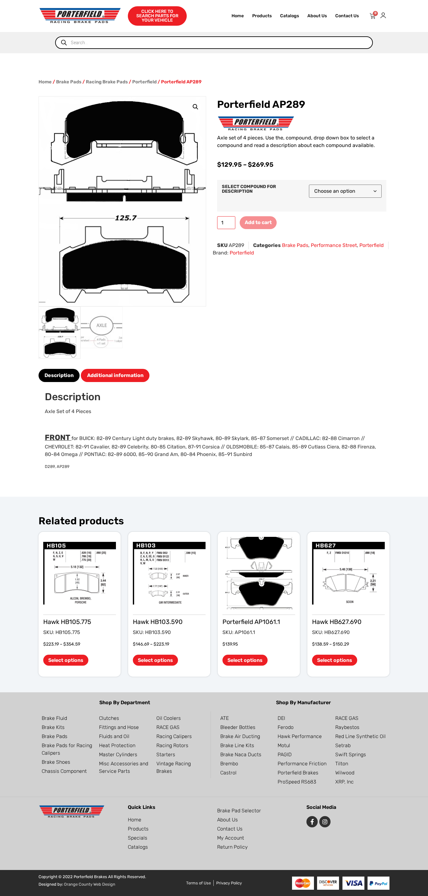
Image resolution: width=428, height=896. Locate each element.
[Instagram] (325, 821)
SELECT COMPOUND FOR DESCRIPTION (249, 189)
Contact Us (347, 15)
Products (262, 15)
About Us (317, 15)
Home (238, 15)
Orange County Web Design (89, 884)
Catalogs (289, 15)
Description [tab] (59, 375)
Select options (65, 660)
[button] (195, 107)
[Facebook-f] (312, 821)
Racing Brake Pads (107, 82)
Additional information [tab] (115, 375)
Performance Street (334, 245)
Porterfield (144, 82)
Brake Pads (68, 82)
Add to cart (258, 222)
